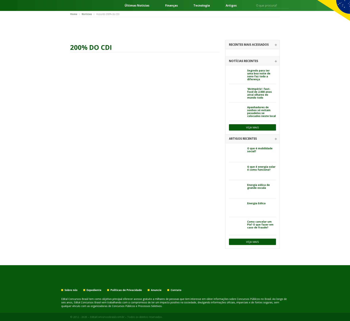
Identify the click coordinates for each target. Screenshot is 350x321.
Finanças (171, 5)
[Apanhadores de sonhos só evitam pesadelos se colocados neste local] (236, 111)
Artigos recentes (243, 139)
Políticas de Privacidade (126, 290)
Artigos (231, 5)
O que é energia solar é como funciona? (261, 168)
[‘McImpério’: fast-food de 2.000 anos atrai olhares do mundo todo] (236, 93)
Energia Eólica (256, 203)
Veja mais (252, 127)
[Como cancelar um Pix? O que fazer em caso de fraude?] (236, 226)
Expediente (94, 290)
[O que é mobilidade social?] (236, 153)
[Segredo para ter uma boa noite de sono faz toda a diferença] (236, 75)
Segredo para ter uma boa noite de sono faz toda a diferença (258, 75)
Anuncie (156, 290)
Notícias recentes (243, 61)
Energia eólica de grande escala (258, 186)
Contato (176, 290)
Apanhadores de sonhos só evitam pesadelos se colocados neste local (261, 111)
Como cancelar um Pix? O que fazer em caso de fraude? (260, 224)
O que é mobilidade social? (260, 150)
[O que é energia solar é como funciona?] (236, 171)
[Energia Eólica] (236, 208)
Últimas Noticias (137, 5)
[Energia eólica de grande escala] (236, 189)
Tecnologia (201, 5)
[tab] (252, 44)
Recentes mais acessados (249, 45)
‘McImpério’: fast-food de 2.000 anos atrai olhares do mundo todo (259, 93)
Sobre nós (71, 290)
